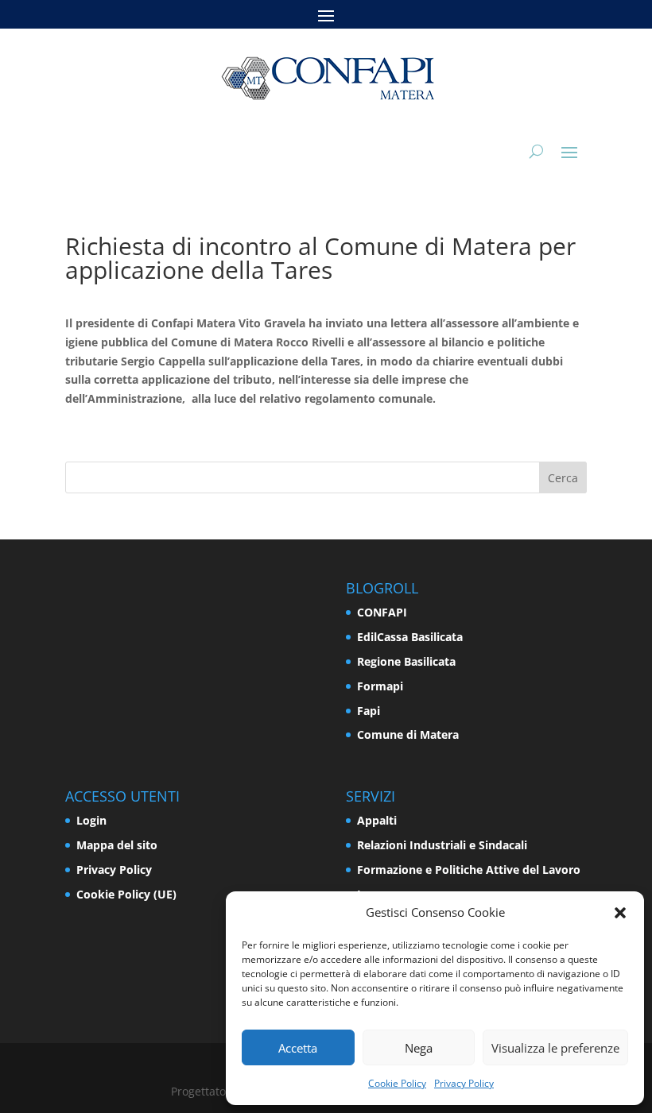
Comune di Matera (408, 734)
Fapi (368, 710)
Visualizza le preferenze (555, 1048)
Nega (419, 1048)
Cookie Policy (397, 1083)
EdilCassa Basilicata (410, 636)
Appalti (377, 820)
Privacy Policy (464, 1083)
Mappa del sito (116, 844)
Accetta (297, 1048)
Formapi (380, 686)
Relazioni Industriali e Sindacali (442, 844)
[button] (620, 913)
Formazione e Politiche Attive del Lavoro (468, 869)
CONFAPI (382, 612)
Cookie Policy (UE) (126, 894)
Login (91, 820)
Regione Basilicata (406, 661)
